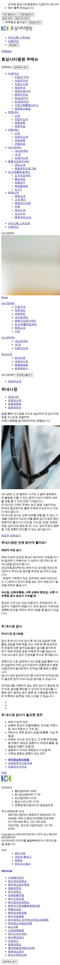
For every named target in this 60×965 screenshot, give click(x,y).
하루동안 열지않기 (16, 22)
